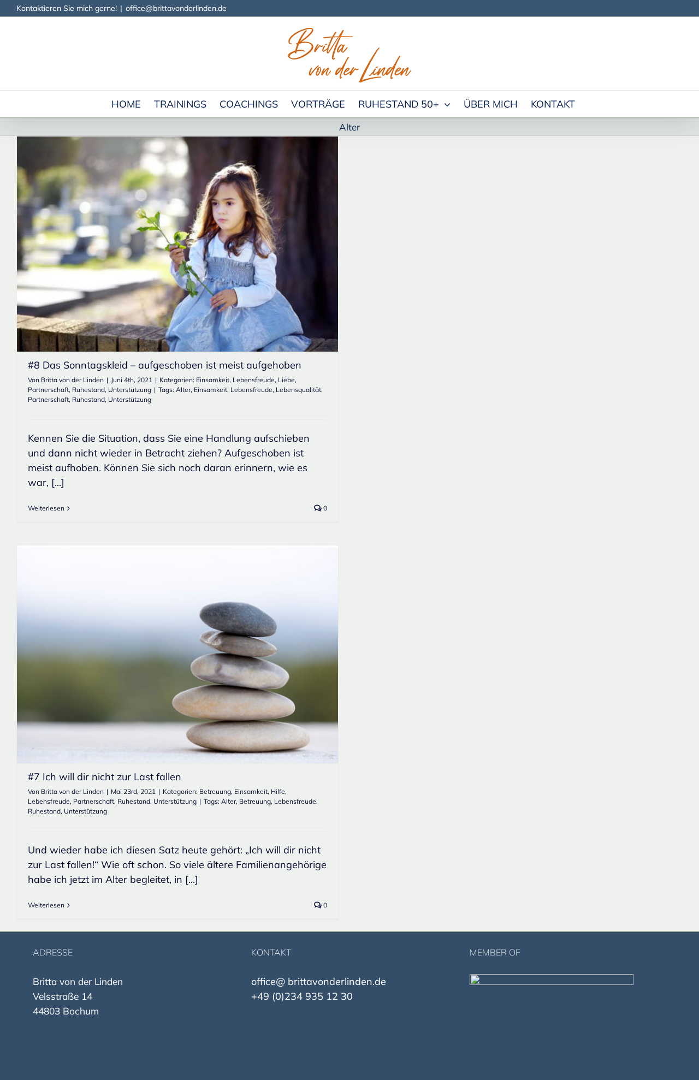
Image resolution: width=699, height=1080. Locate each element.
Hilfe (278, 791)
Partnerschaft (48, 389)
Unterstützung (129, 389)
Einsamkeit (212, 380)
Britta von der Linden (72, 380)
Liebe (286, 380)
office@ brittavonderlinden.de (318, 981)
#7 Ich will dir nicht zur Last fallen (104, 776)
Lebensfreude (254, 380)
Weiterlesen (46, 508)
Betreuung (215, 791)
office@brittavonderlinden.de (176, 8)
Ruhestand (88, 389)
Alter (183, 389)
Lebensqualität (298, 389)
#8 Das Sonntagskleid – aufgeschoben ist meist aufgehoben (164, 365)
